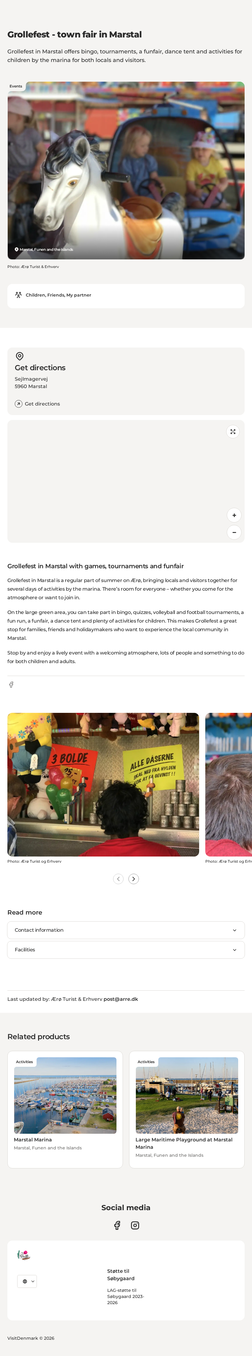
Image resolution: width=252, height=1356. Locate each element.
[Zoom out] (234, 532)
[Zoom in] (234, 515)
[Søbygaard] (23, 1255)
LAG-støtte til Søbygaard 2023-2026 (125, 1296)
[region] (126, 481)
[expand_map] (233, 431)
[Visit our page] (135, 1225)
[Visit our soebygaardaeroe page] (117, 1225)
